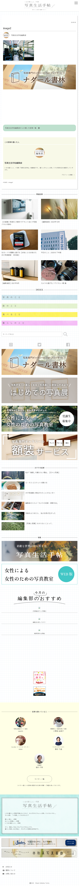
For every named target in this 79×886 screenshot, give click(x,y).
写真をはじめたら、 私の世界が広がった (40, 513)
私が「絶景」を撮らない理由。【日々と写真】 (42, 472)
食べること (12, 314)
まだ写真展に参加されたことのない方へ (40, 493)
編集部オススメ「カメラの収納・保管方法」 (41, 503)
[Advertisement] (39, 107)
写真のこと (12, 297)
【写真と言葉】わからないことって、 (39, 523)
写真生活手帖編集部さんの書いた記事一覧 (21, 128)
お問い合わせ (9, 874)
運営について (9, 870)
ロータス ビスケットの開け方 (36, 482)
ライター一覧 (39, 779)
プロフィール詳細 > (68, 175)
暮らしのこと (14, 323)
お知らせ (8, 867)
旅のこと (10, 306)
